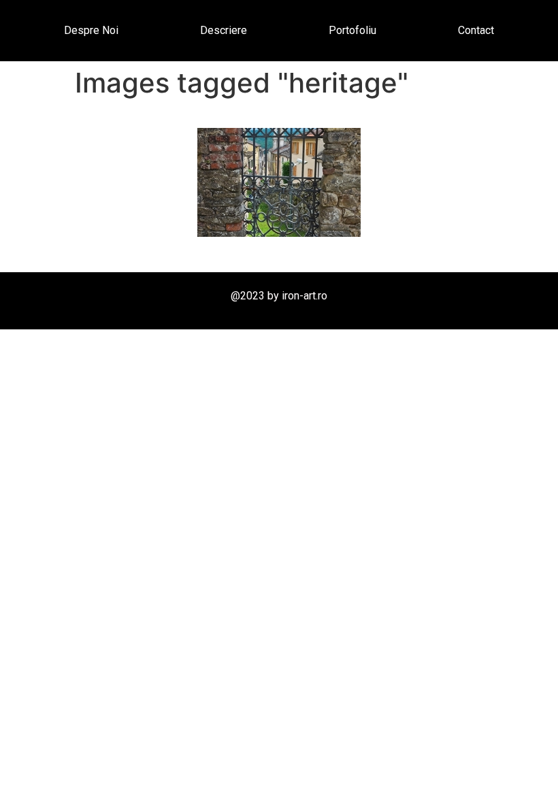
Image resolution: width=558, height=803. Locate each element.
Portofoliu (352, 30)
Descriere (223, 30)
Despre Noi (91, 30)
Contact (476, 30)
